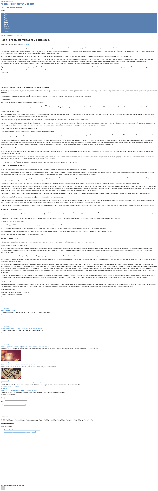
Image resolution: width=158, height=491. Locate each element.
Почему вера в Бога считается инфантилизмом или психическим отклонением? (25, 347)
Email (3, 401)
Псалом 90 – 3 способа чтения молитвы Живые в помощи (19, 391)
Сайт (2, 404)
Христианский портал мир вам (17, 3)
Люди (6, 24)
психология (25, 44)
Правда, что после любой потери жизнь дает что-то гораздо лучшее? (22, 329)
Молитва (6, 32)
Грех (5, 18)
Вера (5, 16)
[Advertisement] (13, 459)
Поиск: (3, 11)
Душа (5, 20)
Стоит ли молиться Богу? (8, 311)
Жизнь (6, 22)
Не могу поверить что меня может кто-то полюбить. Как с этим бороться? (23, 383)
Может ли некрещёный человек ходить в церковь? (20, 432)
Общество (7, 28)
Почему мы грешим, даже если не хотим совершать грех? (19, 365)
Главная (6, 14)
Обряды (6, 26)
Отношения (7, 30)
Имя (2, 398)
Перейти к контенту (7, 1)
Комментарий (5, 417)
